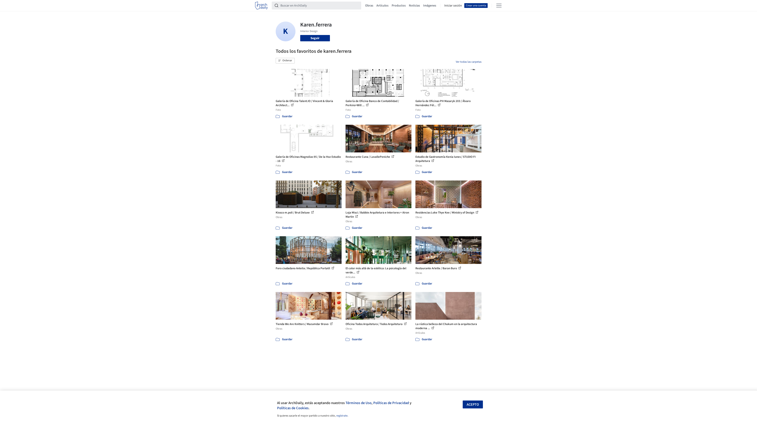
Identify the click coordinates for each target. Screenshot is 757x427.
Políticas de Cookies (293, 408)
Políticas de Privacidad (391, 402)
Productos (399, 5)
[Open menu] (499, 5)
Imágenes (429, 5)
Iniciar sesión (453, 5)
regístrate (342, 416)
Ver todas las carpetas (469, 61)
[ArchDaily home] (261, 5)
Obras (369, 5)
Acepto (473, 404)
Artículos (382, 5)
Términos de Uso (358, 402)
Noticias (414, 5)
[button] (285, 60)
